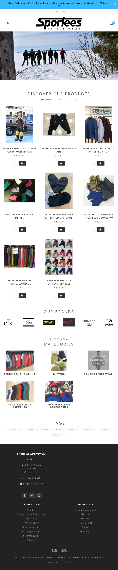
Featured (46, 99)
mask (60, 429)
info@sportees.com (33, 483)
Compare (86, 527)
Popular (72, 99)
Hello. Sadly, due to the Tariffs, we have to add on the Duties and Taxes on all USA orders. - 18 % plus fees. (59, 4)
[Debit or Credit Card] (54, 551)
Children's (13, 429)
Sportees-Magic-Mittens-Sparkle (59, 282)
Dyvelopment (96, 557)
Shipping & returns (32, 531)
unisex (105, 429)
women (58, 435)
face (29, 429)
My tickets (86, 518)
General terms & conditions (31, 514)
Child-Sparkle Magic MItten (19, 216)
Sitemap (31, 540)
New (59, 99)
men (73, 429)
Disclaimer (31, 518)
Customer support (31, 535)
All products (86, 531)
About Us (32, 510)
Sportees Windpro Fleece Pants (59, 150)
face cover (44, 429)
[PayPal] (63, 551)
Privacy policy (32, 522)
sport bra (89, 429)
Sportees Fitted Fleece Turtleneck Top (98, 150)
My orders (86, 514)
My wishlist (86, 522)
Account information (86, 510)
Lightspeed (72, 557)
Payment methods (31, 527)
